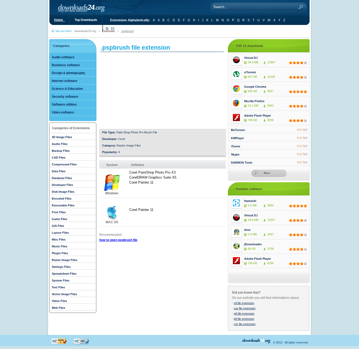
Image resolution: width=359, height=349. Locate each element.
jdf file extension (244, 318)
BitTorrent (238, 130)
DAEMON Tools (241, 162)
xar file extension (244, 308)
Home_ (59, 20)
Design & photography (68, 73)
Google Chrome (255, 86)
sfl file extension (244, 303)
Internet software (64, 81)
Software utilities (64, 104)
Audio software (63, 57)
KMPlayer (237, 138)
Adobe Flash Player (257, 115)
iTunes (235, 146)
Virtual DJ (251, 57)
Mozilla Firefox (254, 101)
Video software (63, 112)
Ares (247, 229)
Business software (66, 65)
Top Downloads (86, 20)
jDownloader (253, 244)
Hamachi (250, 200)
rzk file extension (244, 324)
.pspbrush (127, 31)
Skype (235, 154)
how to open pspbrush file (118, 240)
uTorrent (250, 72)
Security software (65, 96)
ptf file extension (244, 313)
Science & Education (67, 89)
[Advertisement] (143, 89)
